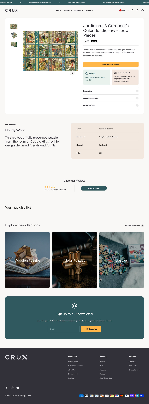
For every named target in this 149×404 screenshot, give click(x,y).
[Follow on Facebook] (6, 387)
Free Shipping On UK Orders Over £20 (36, 2)
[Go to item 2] (13, 36)
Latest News (73, 362)
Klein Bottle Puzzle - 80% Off (72, 2)
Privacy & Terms (25, 396)
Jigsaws (77, 10)
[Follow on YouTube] (17, 387)
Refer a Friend (134, 370)
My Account (72, 374)
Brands (88, 10)
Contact (71, 378)
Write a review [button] (93, 188)
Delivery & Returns (75, 366)
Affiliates (132, 362)
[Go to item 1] (13, 27)
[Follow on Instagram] (12, 387)
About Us (71, 370)
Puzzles (67, 10)
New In (58, 10)
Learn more (125, 81)
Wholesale (133, 366)
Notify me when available (110, 64)
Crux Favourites (106, 378)
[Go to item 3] (13, 44)
